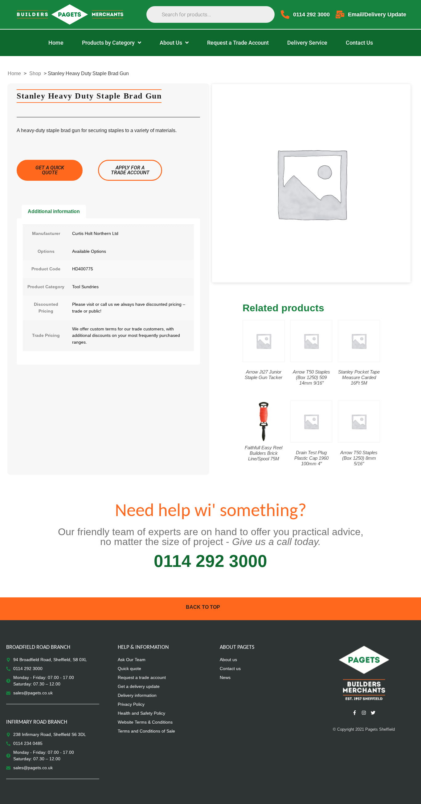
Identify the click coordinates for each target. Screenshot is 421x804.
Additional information (54, 211)
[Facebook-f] (354, 712)
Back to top (203, 607)
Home (14, 73)
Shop (35, 73)
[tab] (54, 211)
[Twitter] (373, 712)
